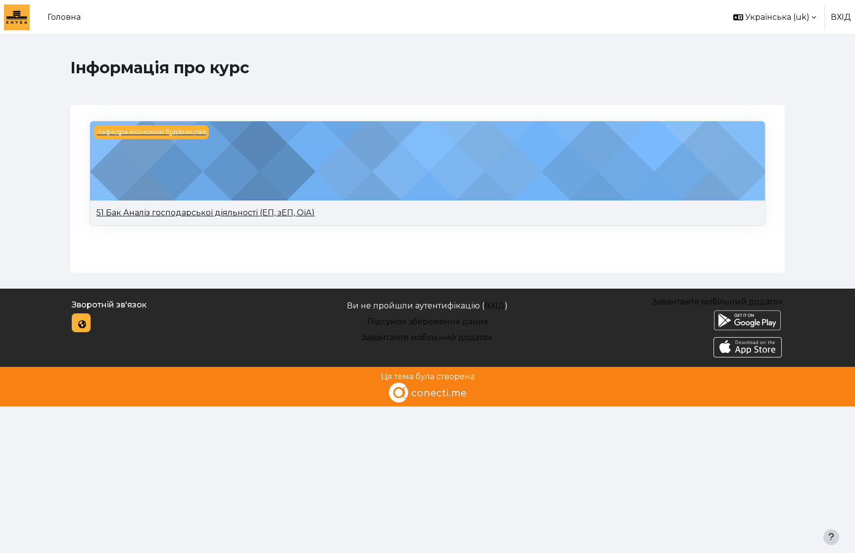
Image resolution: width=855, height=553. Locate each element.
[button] (774, 17)
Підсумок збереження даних (427, 321)
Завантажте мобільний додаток (427, 337)
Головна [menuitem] (64, 17)
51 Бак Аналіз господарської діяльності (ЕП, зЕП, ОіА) (205, 212)
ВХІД (841, 17)
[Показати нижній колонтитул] (831, 537)
